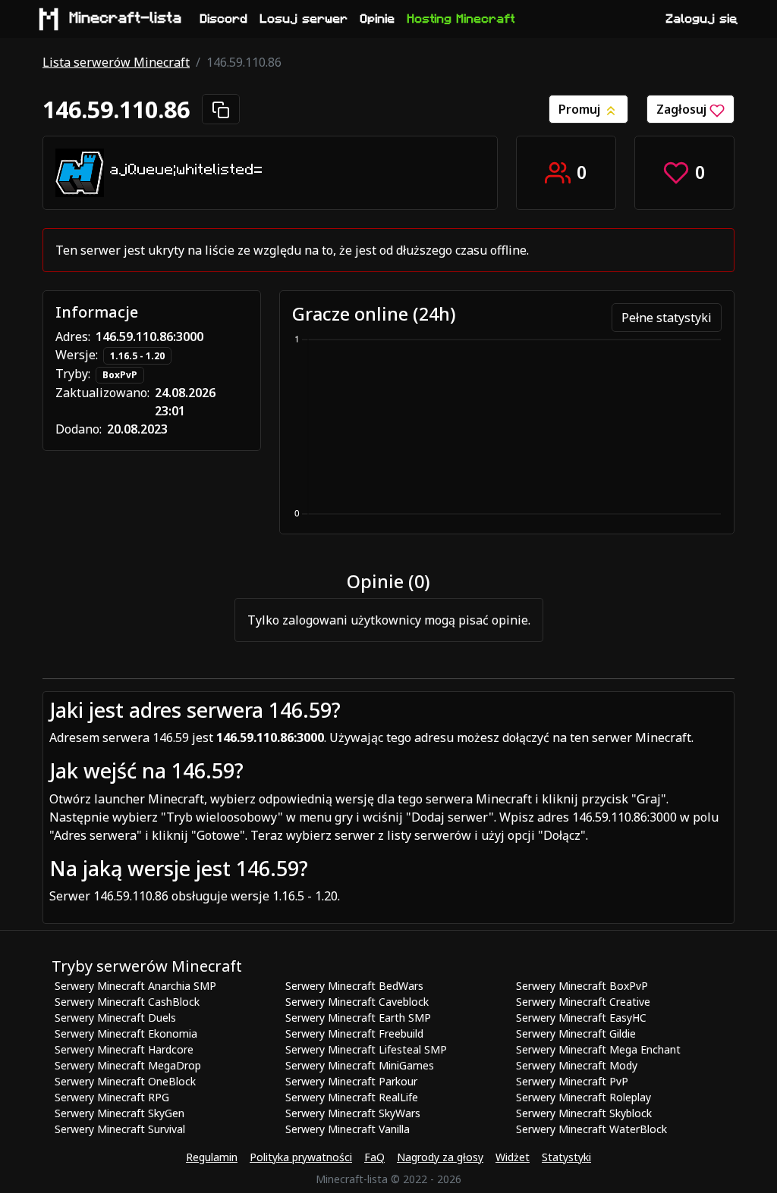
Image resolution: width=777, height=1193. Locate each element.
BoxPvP (119, 374)
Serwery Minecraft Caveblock (357, 1001)
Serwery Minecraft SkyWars (352, 1113)
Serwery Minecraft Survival (120, 1129)
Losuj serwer (304, 19)
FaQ (374, 1157)
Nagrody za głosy (440, 1157)
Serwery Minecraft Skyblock (584, 1113)
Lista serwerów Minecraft (116, 62)
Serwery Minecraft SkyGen (119, 1113)
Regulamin (212, 1157)
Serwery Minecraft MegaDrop (128, 1065)
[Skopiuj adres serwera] (221, 109)
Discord (224, 19)
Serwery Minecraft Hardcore (124, 1049)
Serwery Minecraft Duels (115, 1017)
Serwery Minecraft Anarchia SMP (135, 986)
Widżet (512, 1157)
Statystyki (566, 1157)
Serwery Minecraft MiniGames (359, 1065)
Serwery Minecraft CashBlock (127, 1001)
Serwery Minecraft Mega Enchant (598, 1049)
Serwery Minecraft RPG (112, 1097)
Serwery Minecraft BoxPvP (582, 986)
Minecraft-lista (126, 18)
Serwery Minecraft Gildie (576, 1033)
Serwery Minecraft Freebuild (354, 1033)
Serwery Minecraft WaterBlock (591, 1129)
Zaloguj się (702, 19)
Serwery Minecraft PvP (572, 1081)
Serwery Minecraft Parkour (351, 1081)
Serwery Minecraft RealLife (351, 1097)
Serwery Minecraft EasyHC (581, 1017)
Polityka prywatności (301, 1157)
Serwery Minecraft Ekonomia (126, 1033)
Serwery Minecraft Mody (576, 1065)
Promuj (580, 109)
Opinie (377, 19)
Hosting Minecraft (461, 19)
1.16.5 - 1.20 (137, 355)
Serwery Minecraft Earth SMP (358, 1017)
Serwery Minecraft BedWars (354, 986)
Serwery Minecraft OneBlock (125, 1081)
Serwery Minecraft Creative (583, 1001)
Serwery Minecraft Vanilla (347, 1129)
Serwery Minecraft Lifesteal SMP (366, 1049)
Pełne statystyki (666, 317)
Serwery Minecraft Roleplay (583, 1097)
